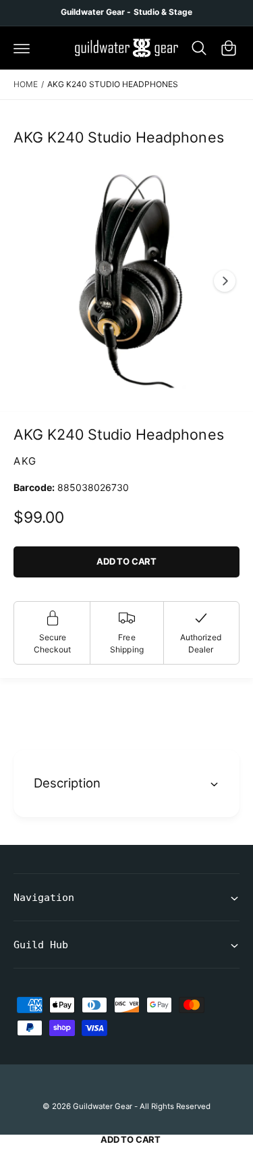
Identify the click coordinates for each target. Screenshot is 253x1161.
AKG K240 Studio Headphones (112, 84)
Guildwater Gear (102, 1106)
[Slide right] (224, 281)
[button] (21, 48)
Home (25, 84)
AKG (25, 461)
